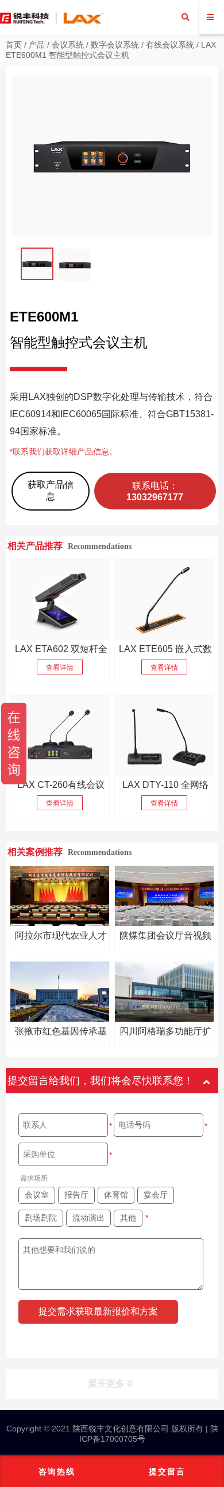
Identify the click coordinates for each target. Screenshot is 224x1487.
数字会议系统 (115, 44)
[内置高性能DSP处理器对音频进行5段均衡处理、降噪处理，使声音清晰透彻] (59, 599)
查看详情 (60, 668)
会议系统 (68, 44)
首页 (14, 44)
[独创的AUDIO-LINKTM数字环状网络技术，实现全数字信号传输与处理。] (164, 735)
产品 (37, 44)
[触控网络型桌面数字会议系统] (59, 735)
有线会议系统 (170, 44)
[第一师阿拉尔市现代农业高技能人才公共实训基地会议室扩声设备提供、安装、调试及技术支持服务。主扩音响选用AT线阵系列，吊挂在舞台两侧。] (59, 896)
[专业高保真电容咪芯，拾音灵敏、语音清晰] (164, 599)
